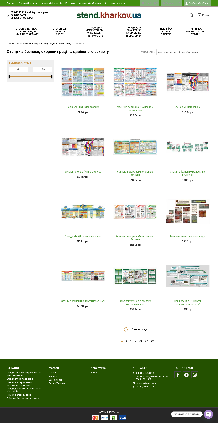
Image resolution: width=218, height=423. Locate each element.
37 (146, 340)
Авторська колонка (115, 3)
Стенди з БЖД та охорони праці (83, 236)
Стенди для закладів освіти (20, 379)
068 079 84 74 (18, 15)
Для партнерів (56, 380)
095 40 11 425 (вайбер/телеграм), (30, 12)
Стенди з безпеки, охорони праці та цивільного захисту (43, 43)
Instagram (194, 374)
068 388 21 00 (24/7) (22, 18)
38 (152, 340)
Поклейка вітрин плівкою (19, 395)
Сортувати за (148, 52)
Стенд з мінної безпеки (187, 107)
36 (140, 340)
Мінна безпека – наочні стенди (187, 236)
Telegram (186, 374)
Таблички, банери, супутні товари (23, 398)
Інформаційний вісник (90, 3)
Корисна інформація (51, 3)
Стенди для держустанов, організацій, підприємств (19, 383)
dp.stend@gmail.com (146, 383)
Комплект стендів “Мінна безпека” (83, 171)
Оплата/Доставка (28, 3)
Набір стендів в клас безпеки (83, 107)
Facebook (177, 374)
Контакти (70, 3)
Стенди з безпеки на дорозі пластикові (83, 301)
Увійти (94, 372)
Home (10, 43)
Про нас (11, 3)
